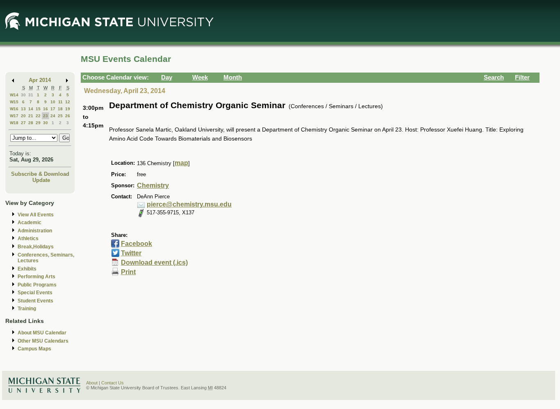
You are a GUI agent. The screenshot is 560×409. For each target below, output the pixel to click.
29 (38, 122)
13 (23, 109)
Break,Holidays (36, 247)
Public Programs (37, 285)
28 (30, 122)
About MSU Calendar (42, 333)
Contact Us (112, 382)
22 (38, 116)
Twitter (131, 253)
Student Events (35, 301)
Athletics (28, 238)
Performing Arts (36, 276)
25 (60, 116)
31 (30, 95)
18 (60, 109)
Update (41, 180)
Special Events (35, 292)
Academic (29, 222)
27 (23, 122)
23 (45, 116)
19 (67, 109)
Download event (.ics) (154, 262)
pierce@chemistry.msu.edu (189, 204)
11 (60, 102)
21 (30, 116)
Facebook (136, 243)
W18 (14, 122)
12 (67, 102)
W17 (14, 116)
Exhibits (27, 269)
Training (27, 308)
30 (23, 95)
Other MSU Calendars (43, 341)
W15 (14, 102)
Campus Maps (34, 349)
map (181, 162)
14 (30, 109)
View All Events (36, 215)
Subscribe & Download (40, 174)
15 (38, 109)
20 (23, 116)
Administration (35, 231)
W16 (14, 109)
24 (52, 116)
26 (67, 116)
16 (45, 109)
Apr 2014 (40, 80)
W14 (14, 95)
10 (52, 102)
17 (52, 109)
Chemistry (153, 185)
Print (128, 271)
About (92, 382)
